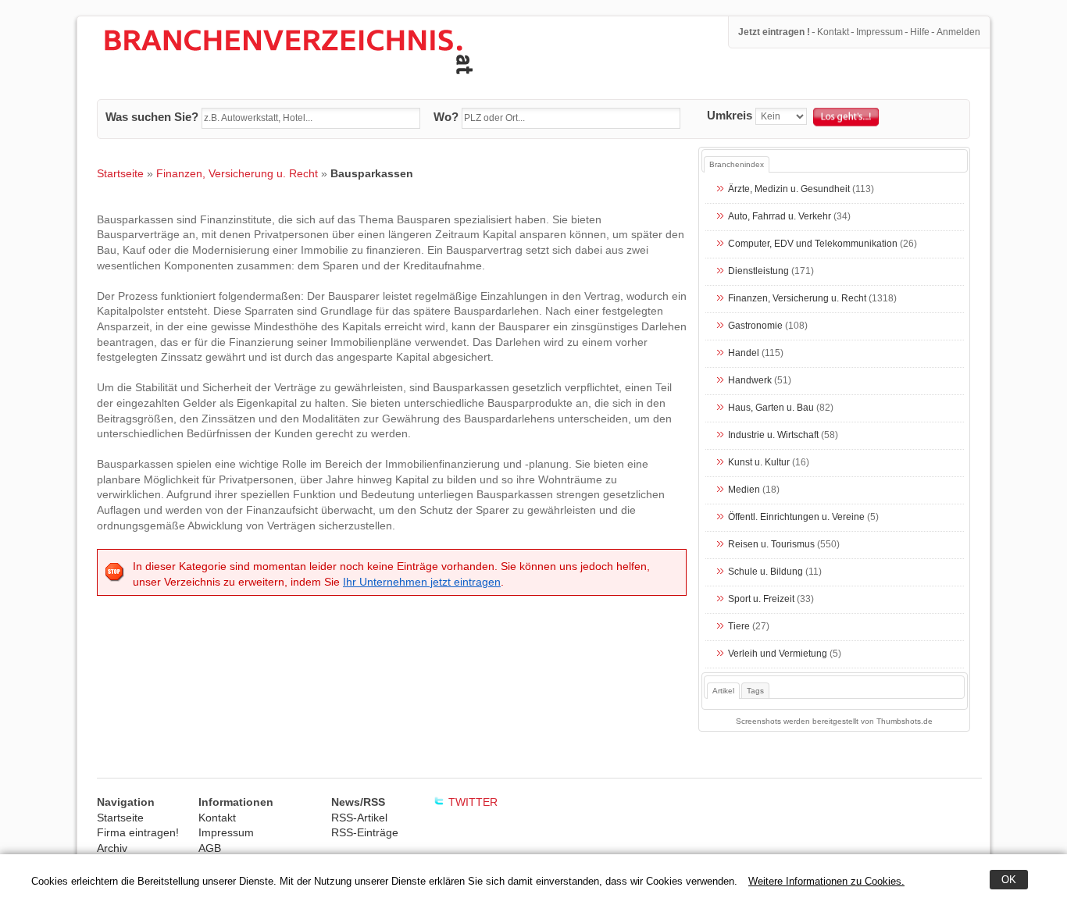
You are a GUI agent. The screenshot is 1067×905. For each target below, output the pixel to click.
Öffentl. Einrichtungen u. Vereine (796, 517)
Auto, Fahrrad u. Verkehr (779, 217)
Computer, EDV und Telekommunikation (812, 244)
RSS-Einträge (364, 832)
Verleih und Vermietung (777, 654)
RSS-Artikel (359, 817)
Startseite (120, 173)
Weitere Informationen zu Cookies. (826, 881)
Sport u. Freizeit (761, 599)
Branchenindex (736, 164)
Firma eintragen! (138, 832)
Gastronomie (755, 326)
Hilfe (920, 32)
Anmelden (958, 32)
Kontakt (833, 32)
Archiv (112, 848)
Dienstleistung (758, 271)
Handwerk (750, 381)
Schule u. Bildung (765, 572)
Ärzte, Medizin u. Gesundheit (789, 189)
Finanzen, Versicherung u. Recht (237, 173)
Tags (755, 690)
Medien (744, 490)
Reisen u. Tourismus (771, 545)
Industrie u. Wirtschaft (773, 435)
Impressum (879, 32)
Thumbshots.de (904, 721)
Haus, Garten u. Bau (771, 408)
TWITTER (473, 802)
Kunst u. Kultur (759, 463)
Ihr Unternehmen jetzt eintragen (422, 581)
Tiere (739, 627)
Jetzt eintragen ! (774, 32)
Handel (743, 353)
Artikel (723, 690)
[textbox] (311, 119)
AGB (209, 848)
